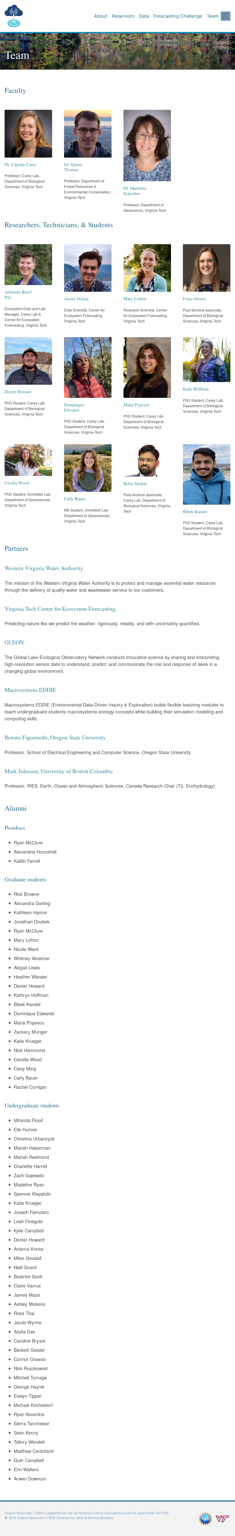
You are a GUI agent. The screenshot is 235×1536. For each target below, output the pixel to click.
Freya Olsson (194, 298)
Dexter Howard (18, 391)
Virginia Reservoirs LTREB (26, 11)
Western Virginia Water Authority (44, 568)
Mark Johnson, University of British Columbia (59, 771)
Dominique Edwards (74, 407)
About (100, 16)
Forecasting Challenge (178, 16)
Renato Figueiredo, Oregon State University (55, 737)
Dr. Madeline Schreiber (134, 190)
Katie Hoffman (196, 389)
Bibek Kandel (195, 511)
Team (212, 16)
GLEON (14, 642)
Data (144, 16)
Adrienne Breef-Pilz (19, 294)
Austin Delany (76, 298)
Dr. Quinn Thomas (73, 167)
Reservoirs (123, 16)
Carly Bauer (74, 498)
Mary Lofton (134, 298)
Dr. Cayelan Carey (20, 164)
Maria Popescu (136, 404)
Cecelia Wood (17, 483)
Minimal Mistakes (100, 1518)
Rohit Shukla (135, 483)
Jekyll (80, 1518)
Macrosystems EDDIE (30, 689)
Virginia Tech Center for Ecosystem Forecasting (60, 608)
